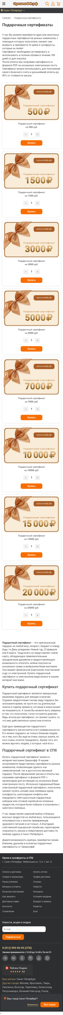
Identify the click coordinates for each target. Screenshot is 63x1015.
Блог (35, 911)
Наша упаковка (10, 881)
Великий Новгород (29, 991)
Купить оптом (40, 872)
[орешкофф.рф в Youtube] (39, 958)
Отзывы (37, 881)
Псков (44, 991)
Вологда (19, 987)
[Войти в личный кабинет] (53, 4)
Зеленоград (45, 987)
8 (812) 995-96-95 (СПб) (17, 947)
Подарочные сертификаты (27, 18)
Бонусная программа (13, 891)
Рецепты (37, 906)
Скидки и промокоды (12, 877)
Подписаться (13, 937)
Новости (37, 886)
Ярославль (36, 983)
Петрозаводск (10, 991)
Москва (24, 983)
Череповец (31, 987)
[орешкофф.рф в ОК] (22, 958)
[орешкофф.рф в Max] (47, 958)
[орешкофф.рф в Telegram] (5, 958)
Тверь (46, 983)
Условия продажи (42, 896)
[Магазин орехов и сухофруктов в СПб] (25, 4)
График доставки (41, 877)
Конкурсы (38, 891)
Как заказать (9, 896)
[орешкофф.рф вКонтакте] (14, 958)
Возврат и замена (42, 901)
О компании (8, 911)
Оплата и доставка (11, 872)
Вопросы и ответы (11, 886)
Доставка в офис (10, 901)
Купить (32, 142)
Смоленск (7, 987)
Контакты (7, 906)
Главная (6, 18)
